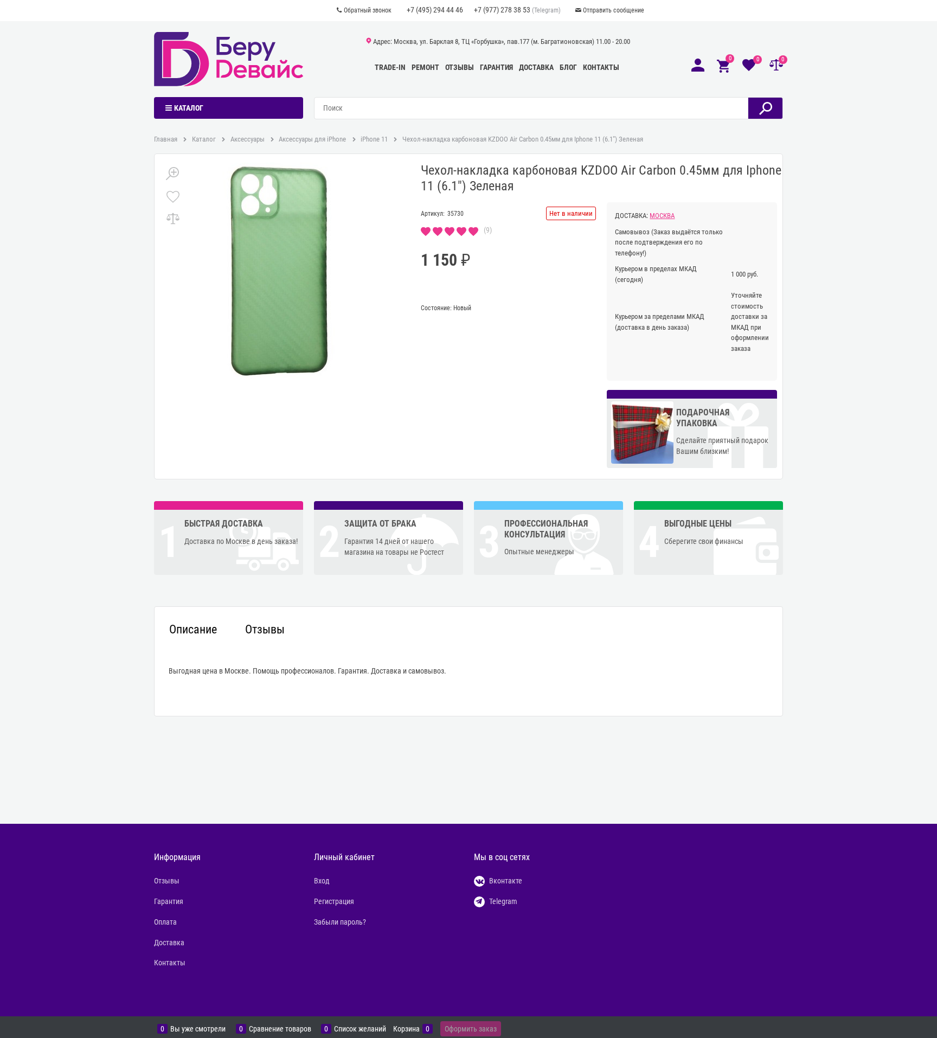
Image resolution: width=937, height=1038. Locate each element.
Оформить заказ (471, 1028)
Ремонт (425, 67)
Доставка (536, 67)
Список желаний (360, 1029)
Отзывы (459, 67)
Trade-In (390, 67)
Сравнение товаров (280, 1029)
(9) (488, 230)
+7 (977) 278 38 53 (502, 9)
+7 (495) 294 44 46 (435, 9)
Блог (568, 67)
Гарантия (496, 67)
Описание (193, 630)
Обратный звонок (368, 10)
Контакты (601, 67)
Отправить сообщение (613, 10)
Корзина (406, 1029)
